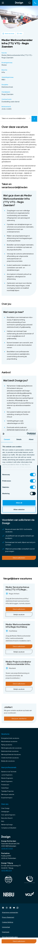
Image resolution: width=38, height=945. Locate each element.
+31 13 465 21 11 (6, 870)
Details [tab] (19, 439)
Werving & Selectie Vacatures (11, 754)
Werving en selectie (7, 794)
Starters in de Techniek (8, 772)
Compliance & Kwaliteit (8, 828)
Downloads (5, 932)
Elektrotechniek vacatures (9, 751)
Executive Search (7, 818)
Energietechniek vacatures (10, 738)
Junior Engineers (6, 775)
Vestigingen (5, 811)
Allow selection (19, 509)
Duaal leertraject (6, 798)
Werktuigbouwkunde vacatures (11, 748)
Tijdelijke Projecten (7, 791)
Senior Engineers (6, 781)
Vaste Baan (5, 788)
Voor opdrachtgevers (8, 815)
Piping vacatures (6, 745)
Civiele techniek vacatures (10, 758)
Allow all (19, 503)
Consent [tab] (7, 439)
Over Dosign (5, 808)
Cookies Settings (7, 922)
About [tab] (31, 439)
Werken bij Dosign (7, 824)
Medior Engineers (7, 778)
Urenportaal (6, 927)
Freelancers (5, 785)
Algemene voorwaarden (10, 912)
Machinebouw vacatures (9, 741)
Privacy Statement (8, 917)
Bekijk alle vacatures (8, 761)
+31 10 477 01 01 (7, 848)
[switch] (33, 481)
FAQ (2, 821)
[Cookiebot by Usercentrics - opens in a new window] (27, 434)
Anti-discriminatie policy (10, 937)
